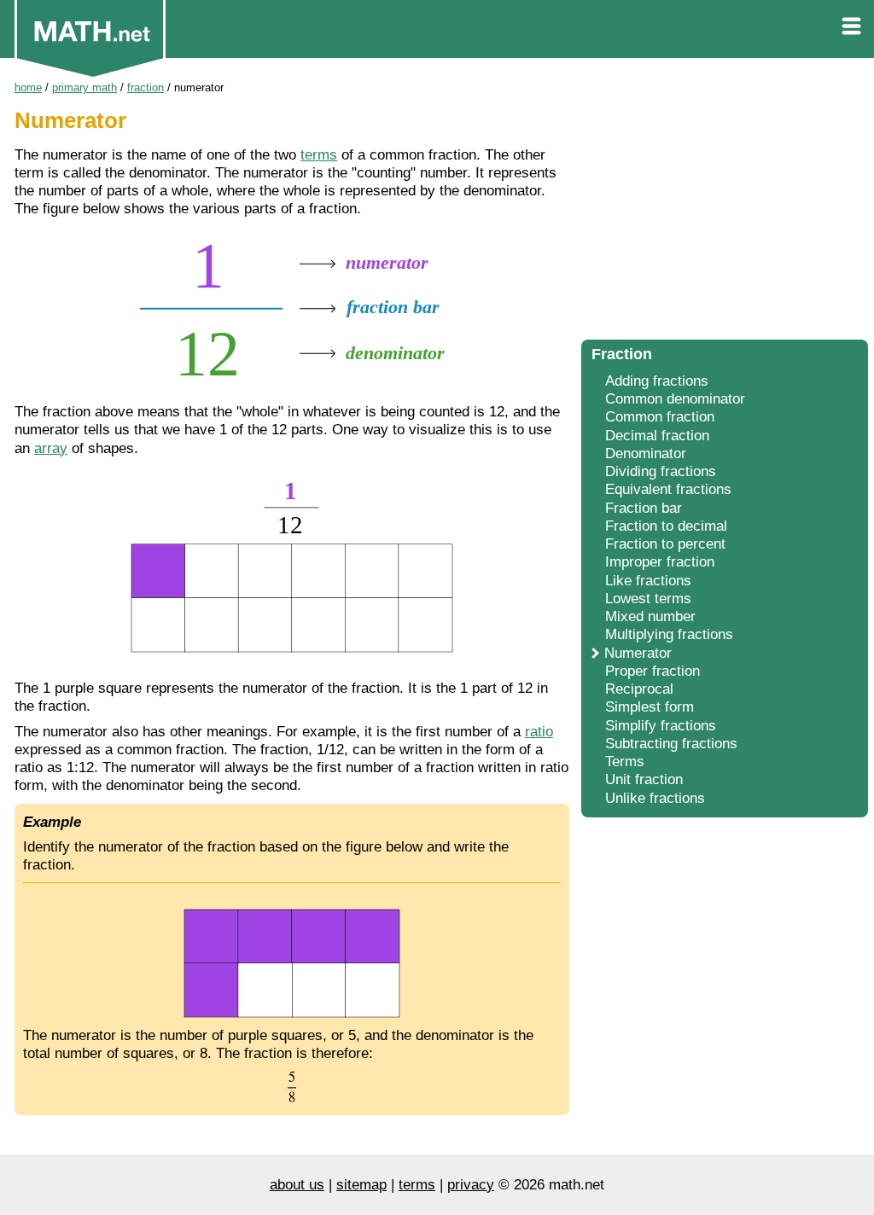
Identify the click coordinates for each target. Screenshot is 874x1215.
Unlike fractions (655, 798)
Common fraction (659, 417)
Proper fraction (652, 671)
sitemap (361, 1185)
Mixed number (650, 616)
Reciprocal (639, 689)
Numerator (638, 653)
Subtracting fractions (671, 743)
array (50, 448)
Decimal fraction (657, 435)
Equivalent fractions (668, 489)
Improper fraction (659, 562)
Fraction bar (643, 508)
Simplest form (649, 707)
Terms (624, 761)
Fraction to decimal (666, 526)
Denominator (645, 453)
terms (318, 155)
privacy (470, 1185)
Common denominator (675, 399)
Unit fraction (644, 779)
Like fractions (648, 581)
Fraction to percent (665, 544)
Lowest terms (648, 598)
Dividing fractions (660, 471)
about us (297, 1185)
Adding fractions (656, 381)
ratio (539, 732)
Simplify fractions (660, 726)
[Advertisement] (724, 204)
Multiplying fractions (669, 634)
